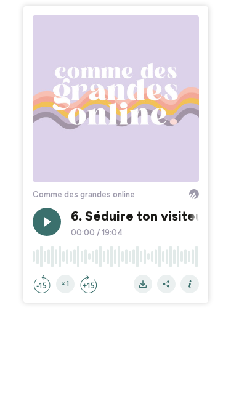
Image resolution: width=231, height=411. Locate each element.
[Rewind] (42, 284)
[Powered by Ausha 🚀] (194, 194)
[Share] (166, 284)
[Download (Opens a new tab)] (143, 284)
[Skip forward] (88, 284)
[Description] (189, 284)
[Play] (47, 222)
